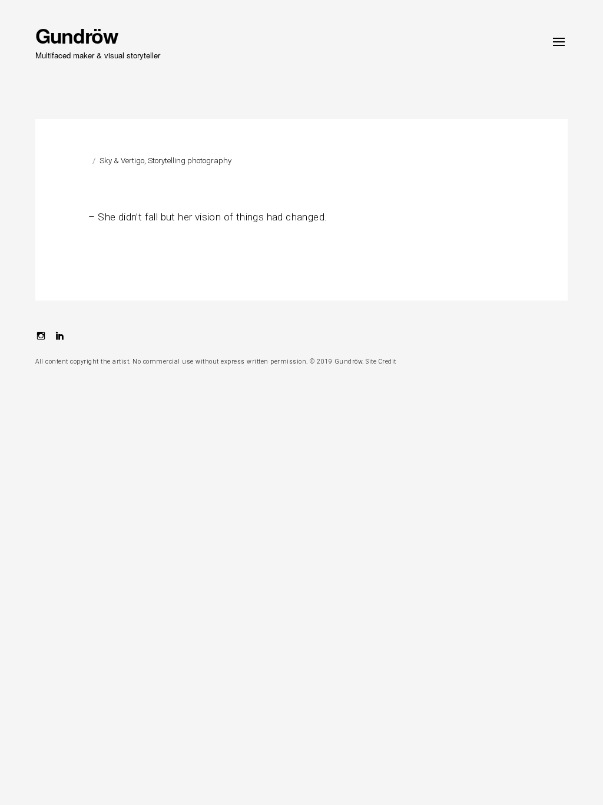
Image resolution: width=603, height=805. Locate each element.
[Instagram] (41, 337)
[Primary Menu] (559, 42)
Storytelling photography (189, 160)
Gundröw (76, 35)
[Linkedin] (59, 337)
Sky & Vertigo (122, 160)
